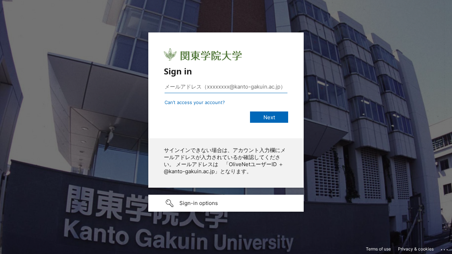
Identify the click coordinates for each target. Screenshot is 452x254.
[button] (226, 203)
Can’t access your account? (195, 102)
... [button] (445, 248)
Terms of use (378, 249)
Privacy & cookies (416, 249)
